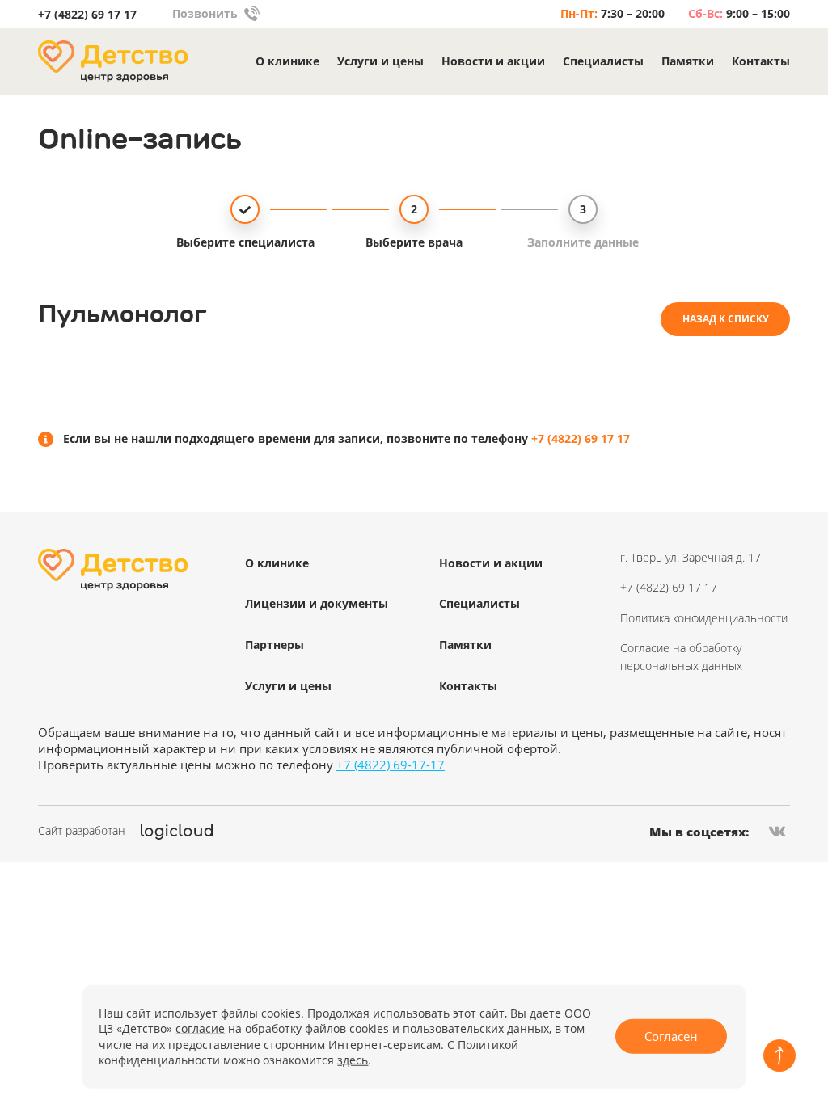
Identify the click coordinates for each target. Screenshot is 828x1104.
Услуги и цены (380, 62)
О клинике (287, 62)
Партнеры (274, 644)
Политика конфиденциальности (704, 618)
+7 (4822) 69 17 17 (87, 15)
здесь (352, 1060)
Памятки (687, 62)
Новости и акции (493, 62)
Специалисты (603, 62)
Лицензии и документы (316, 603)
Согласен (671, 1036)
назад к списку (725, 319)
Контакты (761, 62)
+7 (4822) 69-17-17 (390, 764)
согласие (200, 1028)
